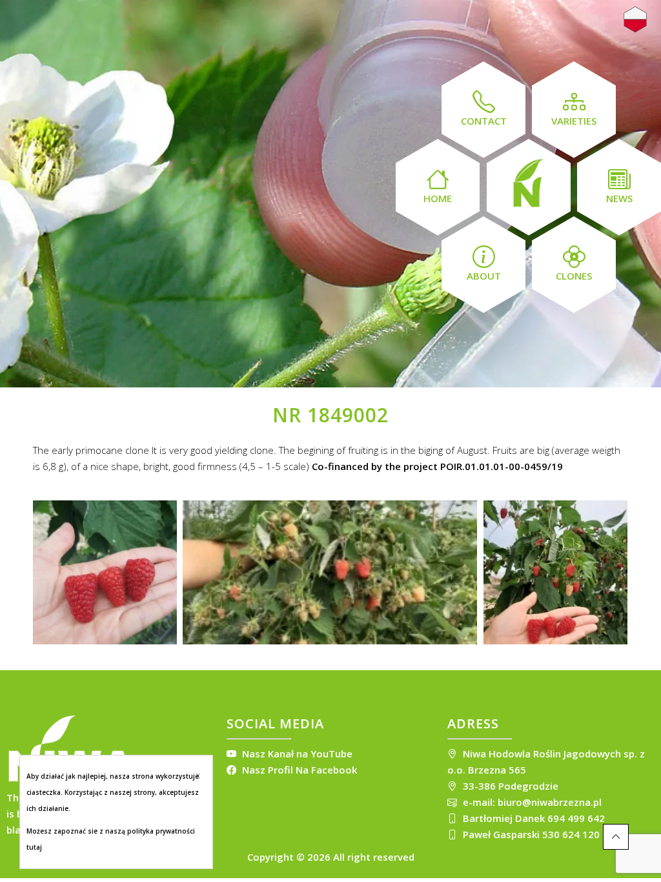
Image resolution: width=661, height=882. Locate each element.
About (484, 275)
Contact (484, 120)
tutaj (34, 847)
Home (437, 198)
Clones (574, 275)
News (619, 198)
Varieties (573, 120)
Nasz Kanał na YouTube (295, 753)
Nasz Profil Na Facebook (298, 769)
